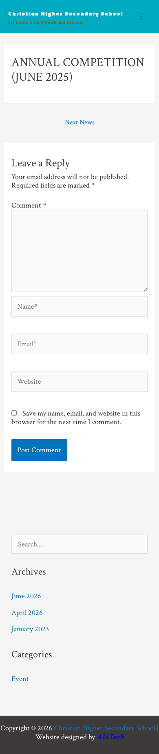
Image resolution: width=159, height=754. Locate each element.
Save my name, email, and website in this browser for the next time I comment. (75, 418)
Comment (28, 205)
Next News (80, 122)
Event (20, 678)
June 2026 (26, 596)
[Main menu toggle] (141, 16)
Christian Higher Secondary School (65, 13)
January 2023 (30, 629)
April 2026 (27, 612)
